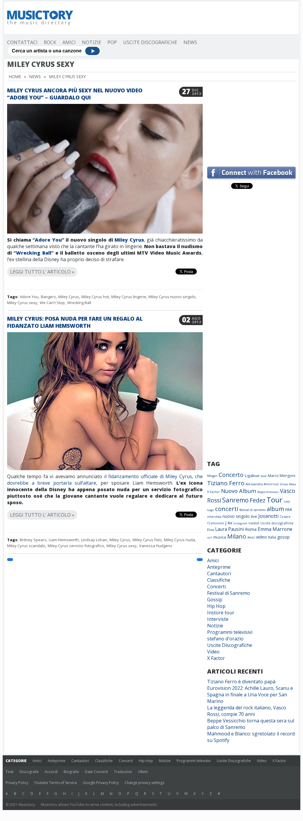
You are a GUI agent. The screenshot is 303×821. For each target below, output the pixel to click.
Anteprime (219, 567)
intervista (214, 517)
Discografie (29, 771)
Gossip (214, 599)
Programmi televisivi (229, 632)
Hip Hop (216, 606)
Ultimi (143, 771)
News (190, 42)
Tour (275, 500)
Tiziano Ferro (225, 483)
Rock (50, 42)
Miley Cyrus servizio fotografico (76, 545)
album (275, 509)
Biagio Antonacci (268, 492)
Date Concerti (96, 771)
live (254, 516)
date (264, 476)
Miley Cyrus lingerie (128, 296)
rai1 (209, 537)
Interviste (217, 619)
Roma (251, 529)
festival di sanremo (252, 510)
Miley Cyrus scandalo (26, 545)
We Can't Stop (52, 302)
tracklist (254, 523)
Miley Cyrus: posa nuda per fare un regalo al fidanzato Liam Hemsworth (75, 322)
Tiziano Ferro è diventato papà (241, 681)
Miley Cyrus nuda (179, 539)
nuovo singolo (236, 516)
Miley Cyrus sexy (22, 302)
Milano (236, 536)
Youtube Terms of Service (55, 782)
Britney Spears (33, 539)
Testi (10, 771)
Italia (272, 537)
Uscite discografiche (277, 523)
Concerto (231, 475)
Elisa (210, 529)
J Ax (228, 523)
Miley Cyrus (129, 240)
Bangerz (48, 296)
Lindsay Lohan (94, 539)
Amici (69, 42)
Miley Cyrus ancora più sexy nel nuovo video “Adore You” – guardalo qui (74, 94)
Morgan (212, 476)
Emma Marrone (275, 529)
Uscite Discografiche (150, 42)
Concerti (216, 586)
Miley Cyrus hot (95, 296)
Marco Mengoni (281, 475)
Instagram (240, 523)
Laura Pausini (229, 529)
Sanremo (235, 500)
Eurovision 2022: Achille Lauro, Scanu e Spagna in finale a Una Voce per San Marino (250, 694)
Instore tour (220, 612)
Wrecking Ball (33, 253)
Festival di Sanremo (228, 593)
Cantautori (219, 573)
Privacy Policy (17, 782)
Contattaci (22, 42)
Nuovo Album (238, 490)
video (261, 537)
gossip (283, 537)
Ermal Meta (288, 484)
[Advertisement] (251, 124)
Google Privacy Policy (101, 782)
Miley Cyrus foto (147, 539)
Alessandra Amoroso (262, 484)
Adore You (48, 240)
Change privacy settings (144, 782)
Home (15, 76)
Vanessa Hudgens (155, 545)
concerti (226, 509)
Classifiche (218, 580)
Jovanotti (268, 516)
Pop (112, 42)
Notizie (91, 42)
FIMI (288, 509)
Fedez (257, 500)
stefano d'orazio (225, 638)
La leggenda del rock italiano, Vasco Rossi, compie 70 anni (246, 710)
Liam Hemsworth (64, 539)
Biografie (71, 771)
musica (219, 537)
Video (213, 651)
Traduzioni (123, 771)
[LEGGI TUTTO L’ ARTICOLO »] (105, 265)
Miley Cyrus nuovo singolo (172, 296)
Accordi (51, 771)
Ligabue (252, 475)
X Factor (213, 491)
